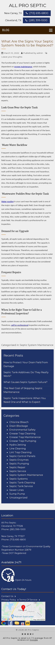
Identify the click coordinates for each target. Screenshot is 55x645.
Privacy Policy (8, 599)
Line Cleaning (17, 448)
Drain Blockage (18, 425)
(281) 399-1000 (38, 20)
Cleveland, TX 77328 (12, 526)
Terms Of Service (28, 599)
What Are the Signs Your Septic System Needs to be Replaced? (27, 43)
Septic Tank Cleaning (22, 482)
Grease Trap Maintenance (25, 437)
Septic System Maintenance (36, 345)
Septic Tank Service (21, 486)
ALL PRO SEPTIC (27, 5)
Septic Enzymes (18, 459)
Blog (5, 30)
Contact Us (7, 596)
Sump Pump (17, 493)
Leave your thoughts (11, 57)
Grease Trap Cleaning (22, 433)
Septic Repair (17, 467)
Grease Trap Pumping (22, 440)
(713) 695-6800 (38, 13)
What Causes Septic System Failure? (25, 382)
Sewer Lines (16, 489)
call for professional (19, 325)
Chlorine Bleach (18, 422)
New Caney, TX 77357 (12, 536)
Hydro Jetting (17, 444)
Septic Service (17, 471)
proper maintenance (23, 67)
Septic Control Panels (22, 456)
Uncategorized (18, 497)
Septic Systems (18, 478)
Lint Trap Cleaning (20, 452)
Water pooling (7, 202)
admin (40, 53)
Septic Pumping (19, 463)
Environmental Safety (22, 429)
